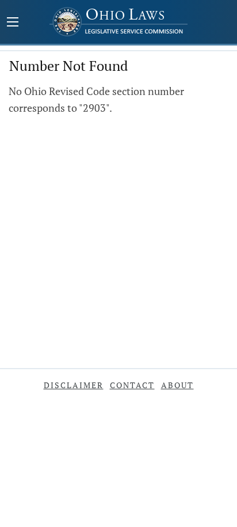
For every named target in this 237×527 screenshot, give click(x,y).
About (177, 385)
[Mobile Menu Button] (12, 23)
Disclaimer (74, 385)
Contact (132, 385)
